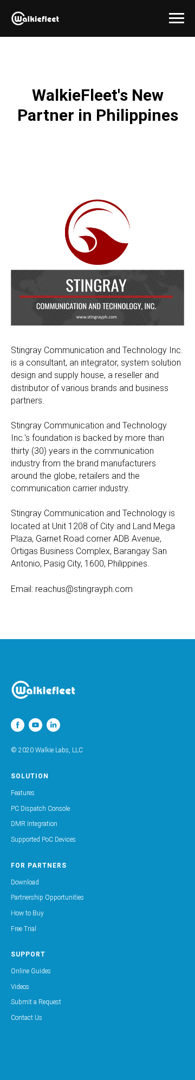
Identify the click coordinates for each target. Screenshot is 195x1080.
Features (23, 793)
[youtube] (35, 725)
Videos (20, 987)
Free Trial (23, 929)
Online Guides (31, 971)
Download (25, 882)
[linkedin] (53, 725)
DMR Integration (34, 824)
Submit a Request (36, 1002)
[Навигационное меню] (176, 18)
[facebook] (17, 725)
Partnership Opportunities (47, 897)
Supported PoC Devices (43, 839)
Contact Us (26, 1018)
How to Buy (27, 913)
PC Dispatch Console (40, 808)
